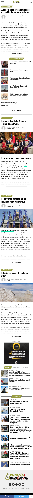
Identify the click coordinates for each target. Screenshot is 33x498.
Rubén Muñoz (11, 128)
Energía (17, 489)
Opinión (28, 489)
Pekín (25, 166)
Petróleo (5, 489)
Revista (22, 489)
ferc (9, 17)
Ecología (11, 489)
